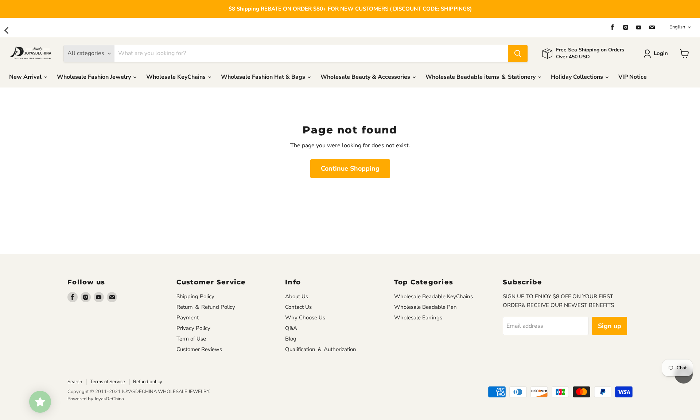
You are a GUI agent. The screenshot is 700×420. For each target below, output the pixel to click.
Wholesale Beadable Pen (425, 307)
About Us (296, 296)
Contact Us (298, 307)
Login (661, 53)
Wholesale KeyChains (176, 77)
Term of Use (191, 338)
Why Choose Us (305, 317)
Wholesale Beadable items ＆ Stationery (481, 77)
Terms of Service (107, 381)
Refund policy (147, 381)
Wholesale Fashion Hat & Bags (264, 77)
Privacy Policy (193, 328)
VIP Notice (632, 77)
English (677, 27)
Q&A (291, 328)
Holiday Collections (577, 77)
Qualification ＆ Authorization (320, 349)
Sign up (609, 326)
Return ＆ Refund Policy (205, 307)
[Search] (518, 53)
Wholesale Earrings (418, 317)
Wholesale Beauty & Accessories (366, 77)
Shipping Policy (195, 296)
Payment (187, 317)
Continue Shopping (350, 168)
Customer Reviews (199, 349)
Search (74, 381)
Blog (290, 338)
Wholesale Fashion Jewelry (94, 77)
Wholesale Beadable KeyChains (433, 296)
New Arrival (26, 77)
